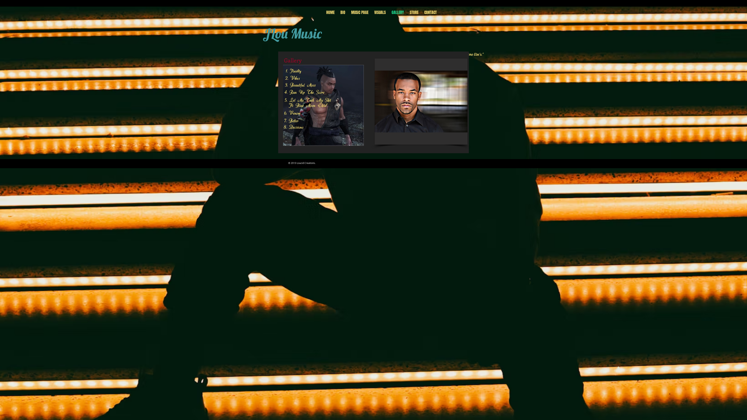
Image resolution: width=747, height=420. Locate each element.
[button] (326, 105)
